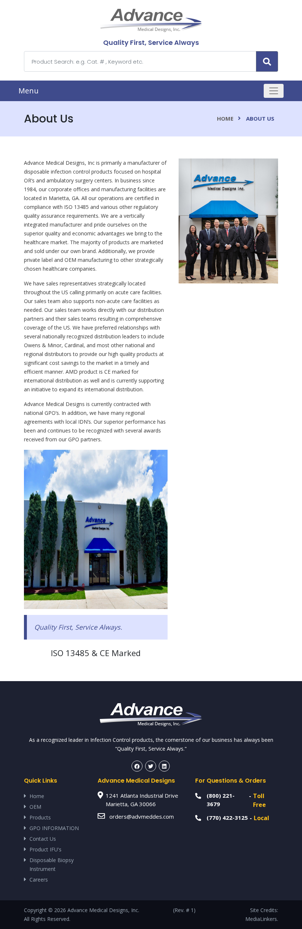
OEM (35, 806)
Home (225, 118)
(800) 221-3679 (221, 800)
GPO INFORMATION (54, 828)
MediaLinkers (261, 918)
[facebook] (137, 766)
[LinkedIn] (164, 766)
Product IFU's (45, 849)
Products (40, 817)
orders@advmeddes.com (141, 816)
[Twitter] (150, 766)
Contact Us (42, 838)
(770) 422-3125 (227, 817)
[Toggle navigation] (274, 91)
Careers (38, 879)
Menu (28, 91)
